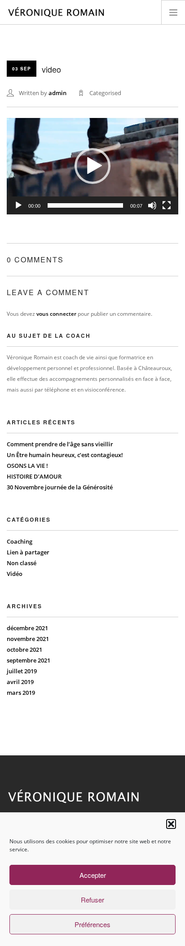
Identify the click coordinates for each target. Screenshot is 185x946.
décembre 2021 (27, 628)
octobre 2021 (24, 649)
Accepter (92, 875)
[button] (171, 824)
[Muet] (152, 205)
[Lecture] (18, 205)
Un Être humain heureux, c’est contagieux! (65, 455)
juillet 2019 (22, 671)
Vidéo (14, 574)
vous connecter (56, 314)
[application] (92, 166)
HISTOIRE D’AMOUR (34, 476)
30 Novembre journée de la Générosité (60, 487)
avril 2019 (20, 682)
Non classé (21, 563)
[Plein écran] (166, 205)
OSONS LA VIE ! (27, 466)
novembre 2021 (28, 639)
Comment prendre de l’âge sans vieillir (60, 444)
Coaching (19, 541)
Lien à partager (28, 552)
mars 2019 (21, 693)
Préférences (92, 924)
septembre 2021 (28, 660)
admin (57, 93)
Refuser (92, 899)
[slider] (85, 205)
